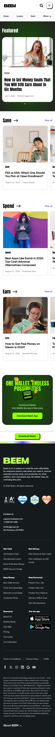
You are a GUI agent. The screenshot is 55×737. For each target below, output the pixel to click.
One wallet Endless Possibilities (27, 386)
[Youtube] (34, 667)
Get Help (7, 627)
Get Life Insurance (37, 603)
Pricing (6, 632)
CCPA (46, 659)
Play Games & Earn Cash (40, 554)
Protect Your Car (36, 588)
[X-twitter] (11, 667)
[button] (41, 5)
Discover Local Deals (12, 593)
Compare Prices (10, 598)
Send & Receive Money (13, 564)
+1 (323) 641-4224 (10, 522)
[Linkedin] (22, 667)
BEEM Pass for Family (12, 569)
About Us (7, 617)
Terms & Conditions (12, 659)
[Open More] (50, 16)
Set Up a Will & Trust (38, 598)
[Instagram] (16, 667)
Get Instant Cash (11, 554)
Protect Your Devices (38, 593)
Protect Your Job (36, 583)
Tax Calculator (10, 642)
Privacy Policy (32, 659)
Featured (10, 30)
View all (48, 120)
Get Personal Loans (12, 559)
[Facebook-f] (5, 667)
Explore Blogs (9, 622)
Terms (28, 716)
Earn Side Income (11, 583)
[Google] (28, 667)
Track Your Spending (12, 588)
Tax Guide (8, 637)
